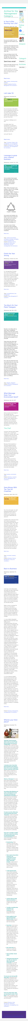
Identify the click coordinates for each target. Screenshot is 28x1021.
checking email (14, 81)
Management (7, 85)
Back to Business (10, 569)
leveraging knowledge (8, 239)
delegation (13, 382)
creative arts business (11, 237)
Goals (9, 296)
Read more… (7, 78)
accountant (9, 555)
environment (13, 474)
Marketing (12, 1003)
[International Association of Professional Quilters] (21, 30)
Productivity (6, 146)
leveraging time (10, 240)
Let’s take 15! (9, 93)
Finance (14, 241)
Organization (6, 1005)
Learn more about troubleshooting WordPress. (14, 1016)
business (8, 81)
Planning (16, 145)
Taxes (5, 556)
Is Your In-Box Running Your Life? (11, 22)
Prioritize (6, 82)
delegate (8, 382)
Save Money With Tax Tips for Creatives (10, 489)
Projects (13, 142)
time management (13, 146)
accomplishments (10, 293)
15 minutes (9, 142)
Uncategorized (7, 245)
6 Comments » (14, 712)
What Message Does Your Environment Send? (11, 395)
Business (14, 84)
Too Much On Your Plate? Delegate (11, 306)
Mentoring (12, 243)
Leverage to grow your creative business (10, 157)
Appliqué (10, 84)
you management (13, 143)
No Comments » (13, 85)
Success (11, 244)
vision (5, 475)
